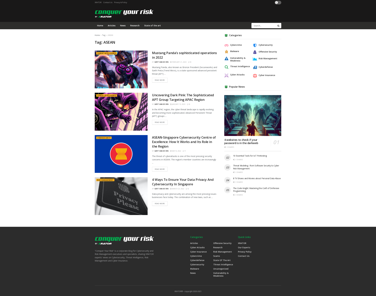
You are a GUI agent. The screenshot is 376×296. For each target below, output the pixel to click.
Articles (111, 25)
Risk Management (105, 180)
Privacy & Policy (120, 2)
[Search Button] (278, 25)
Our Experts (244, 247)
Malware (234, 51)
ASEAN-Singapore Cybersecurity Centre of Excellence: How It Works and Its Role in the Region (184, 142)
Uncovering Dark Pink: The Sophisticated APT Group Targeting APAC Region (183, 97)
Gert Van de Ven (161, 62)
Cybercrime (236, 45)
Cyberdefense (266, 67)
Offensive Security (268, 51)
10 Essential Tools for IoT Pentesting (250, 155)
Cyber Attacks (237, 74)
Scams (216, 256)
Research (135, 25)
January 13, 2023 (178, 104)
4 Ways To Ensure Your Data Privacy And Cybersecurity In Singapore (183, 181)
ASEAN (110, 35)
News (123, 25)
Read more (160, 80)
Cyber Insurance (267, 75)
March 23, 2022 (177, 189)
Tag (103, 35)
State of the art (152, 25)
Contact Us (107, 2)
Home (100, 25)
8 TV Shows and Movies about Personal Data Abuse (257, 178)
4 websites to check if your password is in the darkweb (241, 141)
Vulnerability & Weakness (237, 59)
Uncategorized (220, 268)
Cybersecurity (104, 138)
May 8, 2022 (176, 151)
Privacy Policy (245, 251)
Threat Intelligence (106, 53)
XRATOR (98, 2)
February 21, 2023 (179, 62)
